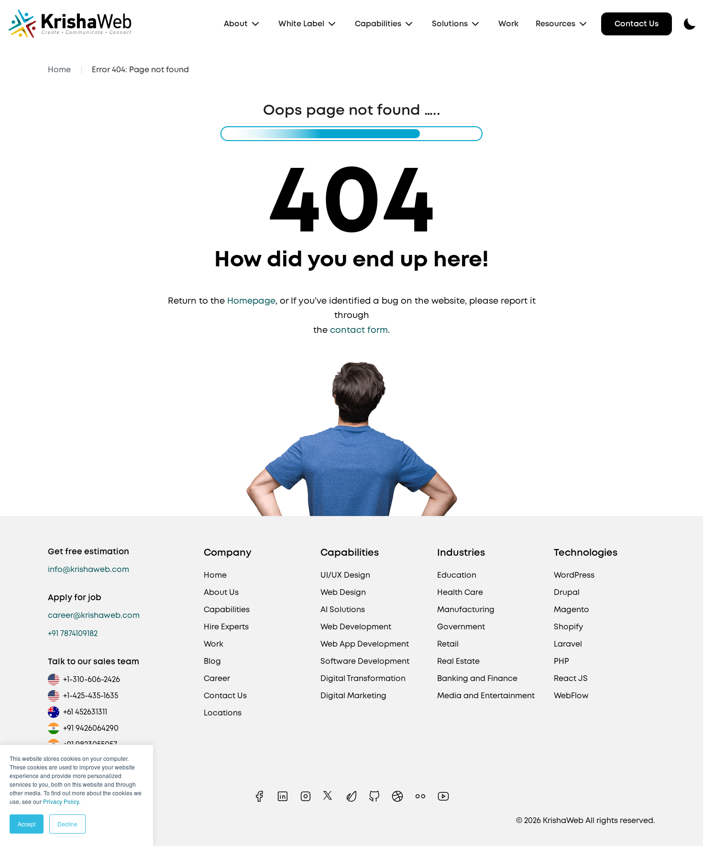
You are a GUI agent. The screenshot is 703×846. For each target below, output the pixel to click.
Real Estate (458, 661)
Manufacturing (465, 609)
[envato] (351, 796)
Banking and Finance (477, 678)
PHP (561, 661)
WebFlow (571, 696)
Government (461, 627)
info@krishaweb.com (88, 569)
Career (217, 678)
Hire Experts (226, 627)
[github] (374, 796)
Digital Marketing (353, 696)
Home (59, 70)
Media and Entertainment (486, 696)
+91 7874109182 (73, 633)
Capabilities (378, 24)
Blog (212, 661)
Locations (223, 713)
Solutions (450, 24)
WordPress (574, 575)
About (236, 24)
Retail (448, 644)
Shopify (568, 627)
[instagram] (305, 796)
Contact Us (637, 24)
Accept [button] (26, 824)
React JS (571, 678)
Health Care (460, 592)
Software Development (364, 661)
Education (456, 575)
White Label (301, 24)
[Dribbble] (397, 796)
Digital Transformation (363, 678)
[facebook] (259, 796)
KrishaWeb (563, 820)
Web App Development (364, 644)
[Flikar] (420, 796)
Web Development (355, 627)
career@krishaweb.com (94, 615)
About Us (221, 592)
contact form (359, 329)
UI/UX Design (345, 575)
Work (508, 24)
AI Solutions (342, 609)
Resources (555, 24)
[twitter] (328, 796)
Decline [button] (67, 824)
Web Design (343, 592)
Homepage (251, 300)
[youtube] (443, 796)
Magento (571, 609)
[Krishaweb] (70, 23)
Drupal (567, 592)
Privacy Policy (61, 801)
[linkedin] (282, 796)
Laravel (568, 644)
